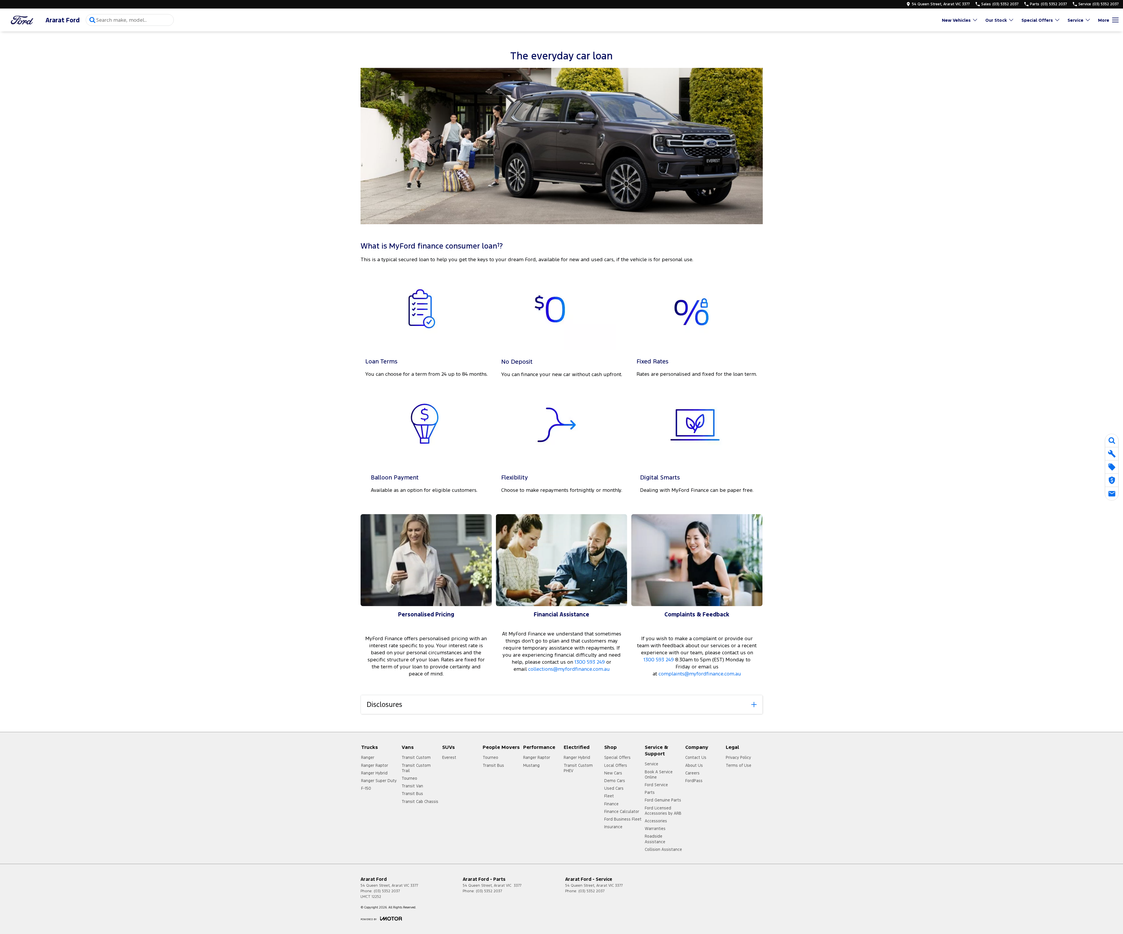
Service (1075, 20)
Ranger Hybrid (374, 773)
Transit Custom (416, 757)
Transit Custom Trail (416, 768)
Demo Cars (614, 780)
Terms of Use (738, 765)
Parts (650, 792)
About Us (694, 765)
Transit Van (412, 786)
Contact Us (695, 757)
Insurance (613, 826)
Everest (449, 757)
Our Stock (996, 20)
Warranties (655, 828)
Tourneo (409, 778)
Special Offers (1037, 20)
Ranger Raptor (374, 765)
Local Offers (615, 765)
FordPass (694, 780)
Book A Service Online (659, 774)
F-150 (366, 788)
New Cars (613, 773)
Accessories (656, 821)
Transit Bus (412, 793)
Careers (692, 773)
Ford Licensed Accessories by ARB (663, 810)
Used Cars (614, 788)
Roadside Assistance (655, 839)
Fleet (609, 796)
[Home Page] (22, 20)
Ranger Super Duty (379, 780)
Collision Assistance (663, 849)
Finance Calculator (621, 811)
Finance (611, 803)
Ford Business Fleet (623, 819)
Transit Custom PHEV (578, 768)
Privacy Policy (738, 757)
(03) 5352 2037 (387, 891)
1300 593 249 (590, 662)
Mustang (531, 765)
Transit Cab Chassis (420, 801)
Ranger (367, 757)
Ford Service (656, 784)
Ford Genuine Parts (663, 800)
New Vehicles (956, 20)
